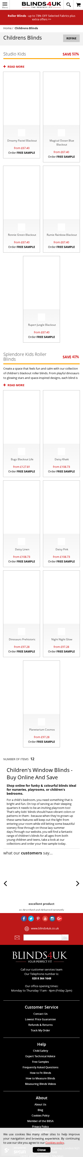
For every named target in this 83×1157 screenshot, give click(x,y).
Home (7, 28)
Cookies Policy (40, 1115)
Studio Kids (14, 54)
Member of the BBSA (40, 1121)
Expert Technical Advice (40, 1056)
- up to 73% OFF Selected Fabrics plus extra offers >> (41, 17)
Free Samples (40, 1062)
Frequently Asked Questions (40, 1067)
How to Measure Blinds (40, 1078)
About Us (40, 1104)
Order (21, 153)
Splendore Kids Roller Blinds (24, 356)
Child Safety (40, 1051)
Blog (40, 1110)
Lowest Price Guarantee (40, 1019)
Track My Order (40, 1030)
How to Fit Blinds (40, 1073)
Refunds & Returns (40, 1025)
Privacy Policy (40, 1126)
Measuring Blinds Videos (40, 1084)
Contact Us (40, 1014)
